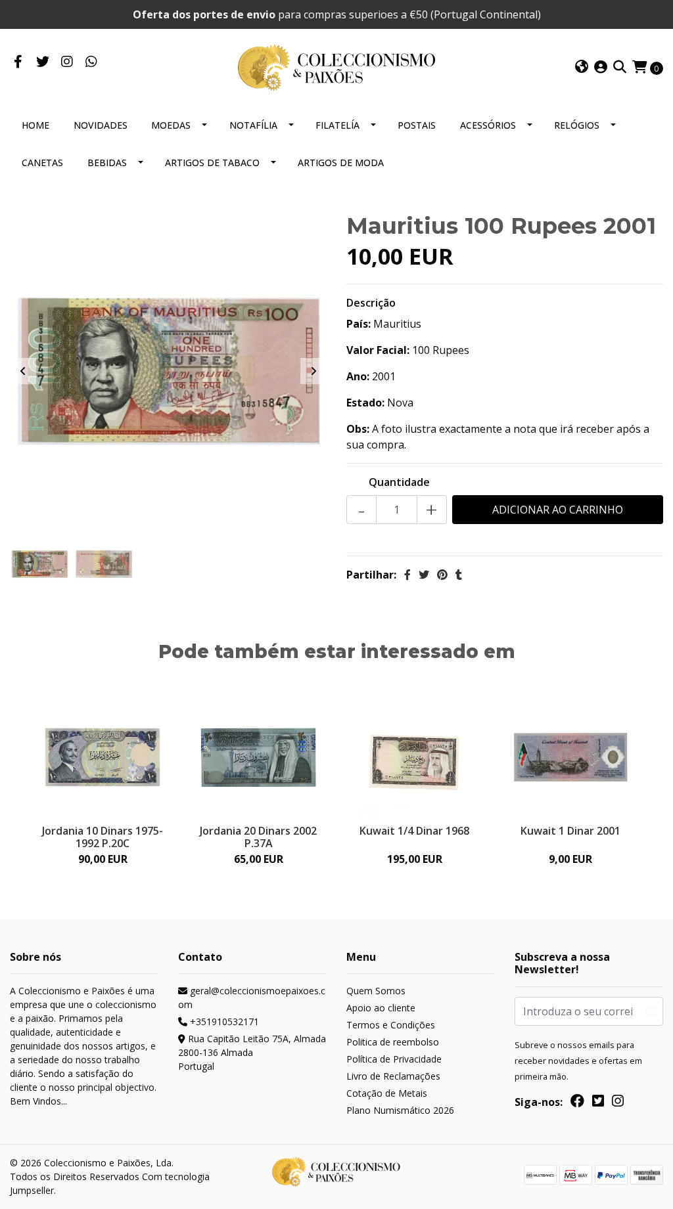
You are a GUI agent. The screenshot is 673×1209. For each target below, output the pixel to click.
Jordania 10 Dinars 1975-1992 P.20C (102, 837)
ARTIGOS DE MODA (341, 162)
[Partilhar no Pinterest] (442, 574)
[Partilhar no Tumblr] (458, 574)
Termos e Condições (390, 1025)
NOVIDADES (101, 125)
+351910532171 (223, 1021)
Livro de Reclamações (393, 1076)
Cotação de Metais (386, 1093)
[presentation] (23, 371)
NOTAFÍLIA (253, 125)
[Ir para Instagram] (66, 62)
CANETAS (42, 162)
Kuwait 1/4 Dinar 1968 (414, 831)
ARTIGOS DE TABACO (212, 162)
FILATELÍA (337, 125)
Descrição (371, 303)
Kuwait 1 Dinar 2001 (570, 831)
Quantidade (399, 482)
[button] (581, 68)
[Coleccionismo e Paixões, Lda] (336, 66)
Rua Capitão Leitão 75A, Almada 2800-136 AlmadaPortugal (252, 1052)
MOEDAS (171, 125)
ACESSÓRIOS (488, 125)
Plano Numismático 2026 (400, 1110)
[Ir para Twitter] (42, 62)
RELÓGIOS (576, 125)
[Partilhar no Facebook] (407, 574)
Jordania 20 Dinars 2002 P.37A (258, 837)
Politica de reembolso (392, 1042)
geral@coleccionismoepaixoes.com (251, 997)
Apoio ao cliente (380, 1007)
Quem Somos (376, 990)
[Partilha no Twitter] (424, 574)
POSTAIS (417, 125)
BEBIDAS (107, 162)
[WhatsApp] (91, 62)
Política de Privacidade (394, 1059)
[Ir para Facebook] (18, 62)
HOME (35, 125)
